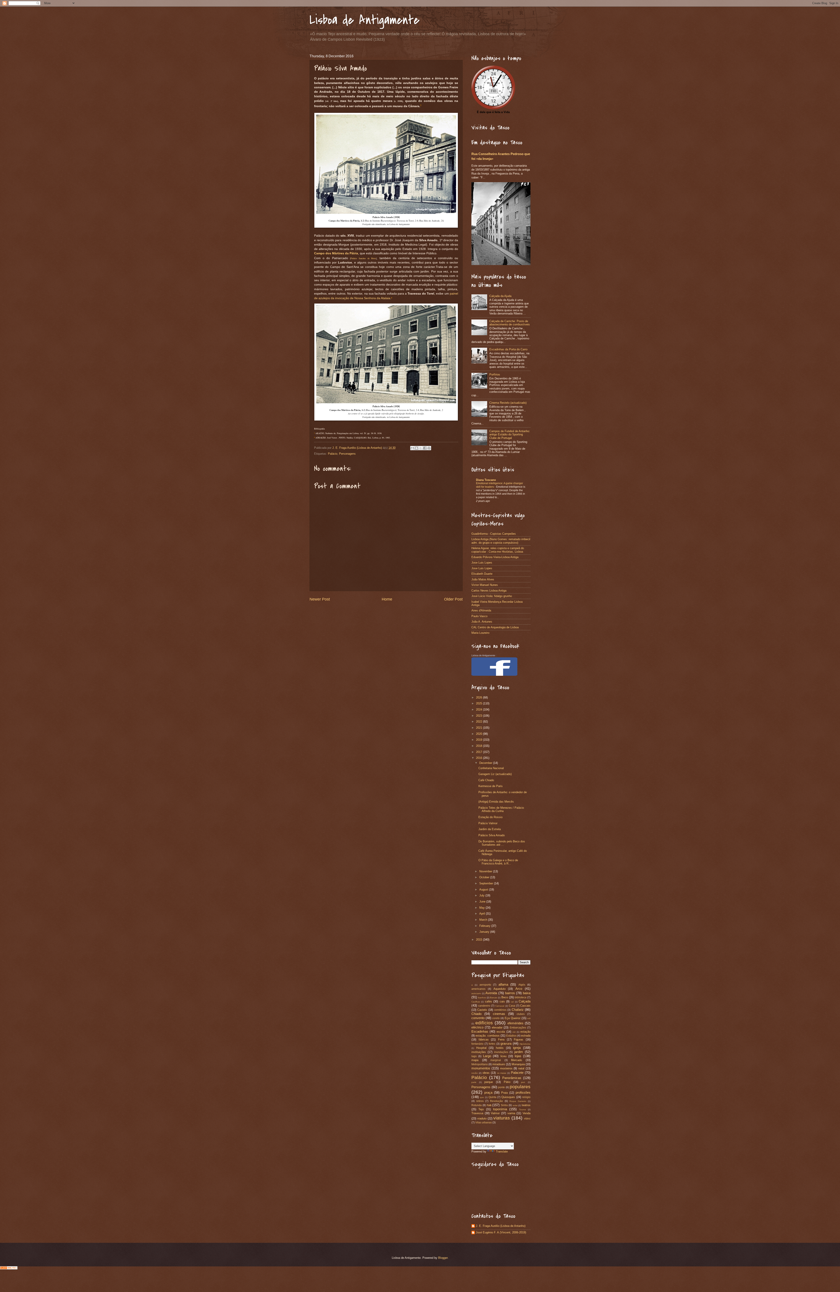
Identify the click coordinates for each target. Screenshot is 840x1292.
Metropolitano (479, 1064)
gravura (505, 1043)
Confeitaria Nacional (491, 768)
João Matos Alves (482, 579)
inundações (501, 1052)
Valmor (495, 1113)
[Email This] (412, 448)
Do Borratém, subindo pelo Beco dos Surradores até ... (501, 843)
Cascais (525, 1005)
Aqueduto (500, 988)
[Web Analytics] (9, 1268)
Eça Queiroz (513, 1018)
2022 (479, 721)
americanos (478, 989)
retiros (480, 1101)
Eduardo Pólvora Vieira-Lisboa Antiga (494, 557)
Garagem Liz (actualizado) (495, 774)
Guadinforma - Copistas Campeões (493, 533)
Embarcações (518, 1027)
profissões (523, 1092)
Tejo (481, 1109)
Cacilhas (475, 1001)
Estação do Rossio (490, 817)
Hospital (481, 1047)
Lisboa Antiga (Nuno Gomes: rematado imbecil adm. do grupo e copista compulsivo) (500, 541)
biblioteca (520, 997)
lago (474, 1056)
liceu (503, 1056)
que (482, 1097)
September (486, 883)
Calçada (524, 1001)
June (482, 901)
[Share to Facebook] (425, 448)
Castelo (482, 1009)
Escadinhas (479, 1031)
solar (515, 1105)
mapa (474, 1060)
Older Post (453, 599)
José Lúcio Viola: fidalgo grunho (491, 596)
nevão (474, 1073)
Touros (522, 1109)
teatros (526, 1105)
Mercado (516, 1060)
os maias (501, 1073)
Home (387, 599)
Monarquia (518, 1064)
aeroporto (485, 984)
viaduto (481, 1118)
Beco (504, 997)
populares (520, 1086)
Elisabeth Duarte (481, 573)
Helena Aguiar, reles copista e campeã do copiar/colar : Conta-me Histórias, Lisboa (497, 549)
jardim (518, 1052)
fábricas (484, 1039)
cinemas (499, 1014)
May (482, 907)
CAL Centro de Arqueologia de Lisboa (495, 627)
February (485, 925)
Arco (518, 988)
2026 (479, 697)
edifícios (484, 1022)
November (486, 871)
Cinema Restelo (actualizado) (508, 402)
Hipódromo (525, 1044)
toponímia (500, 1109)
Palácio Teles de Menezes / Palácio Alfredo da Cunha (501, 809)
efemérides (515, 1023)
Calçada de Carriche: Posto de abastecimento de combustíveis (509, 323)
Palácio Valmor (487, 823)
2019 (479, 739)
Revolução (496, 1101)
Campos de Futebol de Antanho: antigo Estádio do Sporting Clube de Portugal (509, 435)
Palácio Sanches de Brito (363, 258)
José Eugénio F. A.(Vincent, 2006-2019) (501, 1232)
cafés (488, 1001)
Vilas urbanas (483, 1122)
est (514, 1032)
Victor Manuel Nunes (484, 585)
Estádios (511, 1035)
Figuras (518, 1039)
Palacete (517, 1072)
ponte (501, 1087)
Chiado (476, 1014)
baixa (526, 993)
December (486, 763)
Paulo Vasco (479, 616)
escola (501, 1031)
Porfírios (494, 374)
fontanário (477, 1043)
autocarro (476, 993)
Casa (512, 1005)
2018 (479, 745)
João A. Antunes (481, 621)
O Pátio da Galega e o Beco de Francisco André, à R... (498, 862)
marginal (495, 1060)
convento (478, 1018)
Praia (504, 1092)
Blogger (443, 1257)
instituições (478, 1052)
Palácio (332, 453)
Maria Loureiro (480, 632)
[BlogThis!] (416, 448)
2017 (479, 752)
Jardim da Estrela (489, 829)
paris (473, 1082)
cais (502, 1001)
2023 (479, 715)
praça (488, 1092)
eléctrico (477, 1027)
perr (523, 1082)
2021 (479, 727)
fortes (492, 1043)
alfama (503, 984)
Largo (487, 1056)
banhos (482, 997)
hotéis (500, 1047)
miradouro (498, 1064)
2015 (479, 939)
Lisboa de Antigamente (365, 20)
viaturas (501, 1117)
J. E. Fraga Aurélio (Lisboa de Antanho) (500, 1225)
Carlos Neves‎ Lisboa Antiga (488, 590)
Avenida (491, 993)
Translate (502, 1151)
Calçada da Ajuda (500, 296)
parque (488, 1082)
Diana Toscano (486, 480)
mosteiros (506, 1068)
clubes (521, 1014)
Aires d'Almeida (481, 610)
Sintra (504, 1105)
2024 (479, 709)
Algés (521, 984)
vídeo (527, 1118)
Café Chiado (486, 780)
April (482, 913)
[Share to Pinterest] (429, 448)
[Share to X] (420, 448)
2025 (479, 703)
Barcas (493, 997)
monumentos (480, 1068)
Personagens (347, 453)
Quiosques (508, 1097)
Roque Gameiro (517, 1101)
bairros (510, 993)
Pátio (507, 1082)
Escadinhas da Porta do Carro (508, 349)
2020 (479, 733)
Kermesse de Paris (490, 786)
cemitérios (500, 1010)
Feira (501, 1039)
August (484, 889)
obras (486, 1072)
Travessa (477, 1113)
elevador (497, 1027)
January (484, 931)
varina (511, 1113)
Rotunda (476, 1105)
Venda (526, 1113)
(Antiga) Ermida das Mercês (496, 801)
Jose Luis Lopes (481, 562)
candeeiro (484, 1005)
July (482, 895)
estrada (525, 1035)
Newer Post (320, 599)
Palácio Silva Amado (491, 835)
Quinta (492, 1097)
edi (528, 1018)
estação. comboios (488, 1035)
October (484, 877)
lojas (518, 1056)
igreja (517, 1047)
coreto (496, 1018)
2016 (479, 757)
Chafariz (518, 1009)
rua (489, 1105)
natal (521, 1068)
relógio (526, 1097)
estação (525, 1031)
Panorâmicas (511, 1078)
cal (512, 1001)
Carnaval (499, 1006)
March (483, 919)
